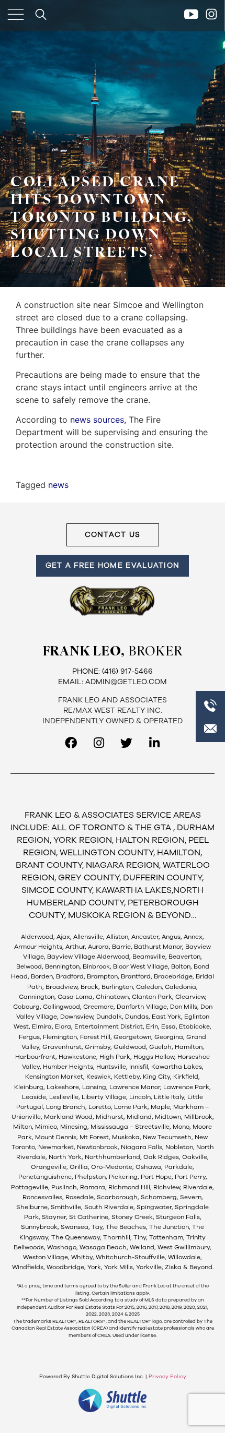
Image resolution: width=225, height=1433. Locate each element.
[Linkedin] (154, 743)
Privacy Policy (167, 1376)
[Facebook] (71, 743)
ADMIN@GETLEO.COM (126, 682)
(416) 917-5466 (127, 671)
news (58, 485)
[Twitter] (126, 743)
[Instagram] (99, 743)
